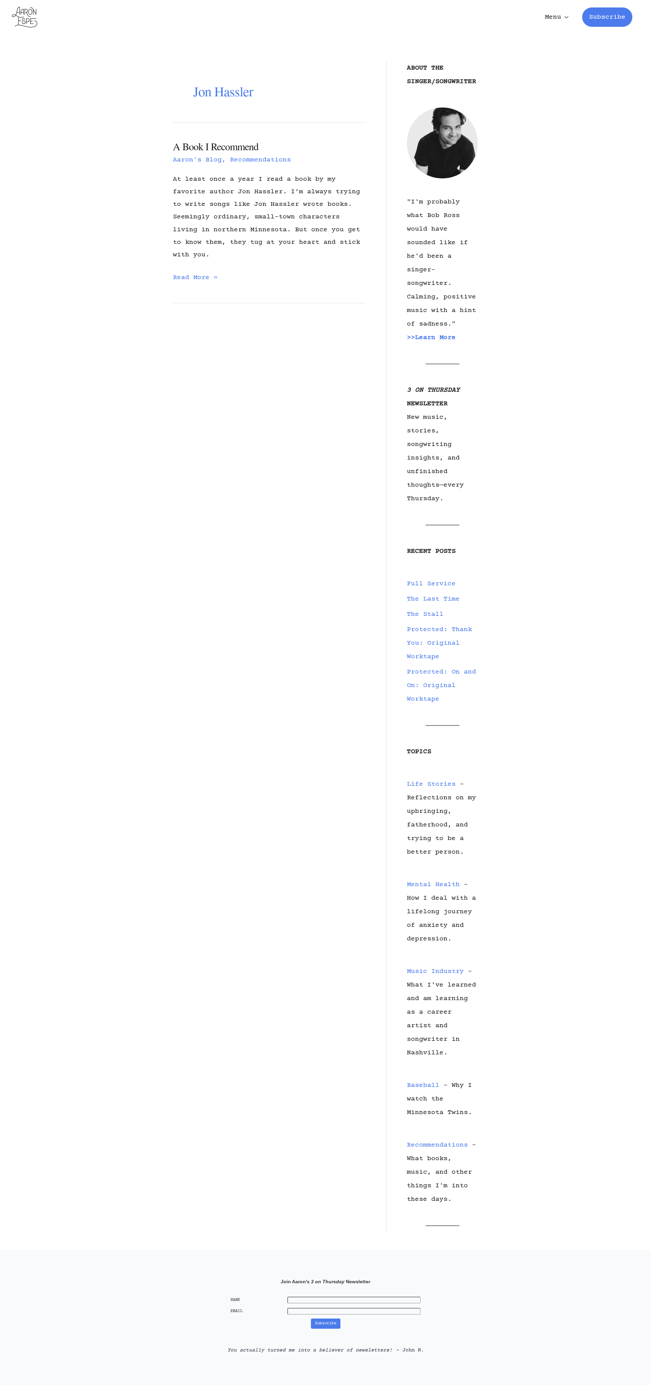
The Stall (425, 614)
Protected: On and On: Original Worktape (441, 685)
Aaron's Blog (197, 160)
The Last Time (433, 599)
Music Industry (435, 971)
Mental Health (433, 885)
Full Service (431, 584)
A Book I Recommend (215, 146)
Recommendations (260, 160)
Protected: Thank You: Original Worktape (439, 643)
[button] (607, 17)
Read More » (195, 278)
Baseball (423, 1085)
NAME (235, 1300)
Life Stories (431, 784)
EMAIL (236, 1311)
